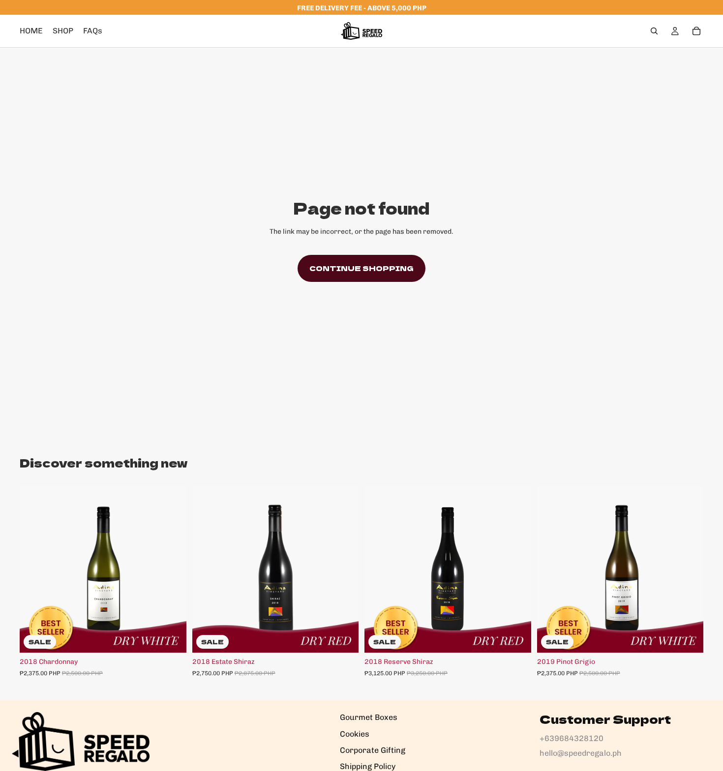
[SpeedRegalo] (81, 741)
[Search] (654, 31)
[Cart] (696, 31)
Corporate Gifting (372, 750)
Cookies (354, 734)
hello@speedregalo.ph (581, 753)
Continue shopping (361, 268)
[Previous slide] (34, 569)
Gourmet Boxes (368, 717)
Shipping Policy (367, 766)
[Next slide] (171, 569)
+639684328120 (571, 738)
